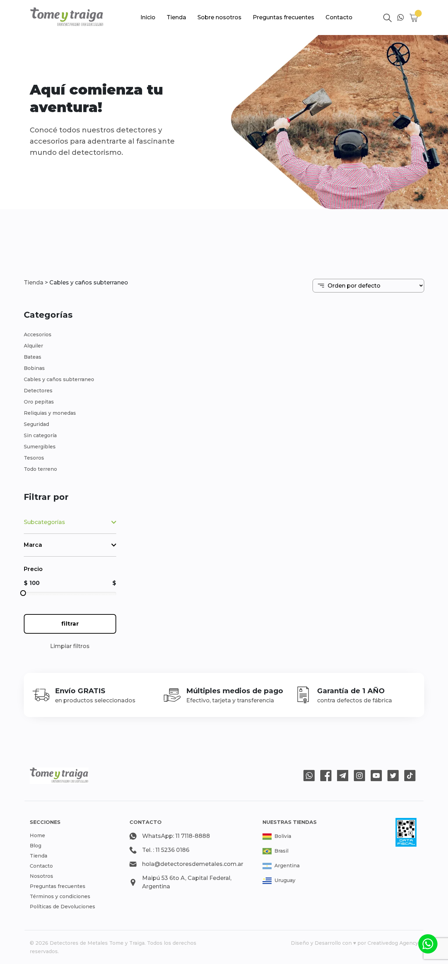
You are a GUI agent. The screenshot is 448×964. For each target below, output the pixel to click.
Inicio (147, 17)
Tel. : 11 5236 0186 (165, 850)
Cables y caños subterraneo (59, 379)
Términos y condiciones (60, 896)
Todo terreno (40, 469)
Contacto (339, 17)
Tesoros (34, 458)
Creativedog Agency (393, 943)
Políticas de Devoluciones (62, 906)
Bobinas (34, 368)
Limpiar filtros (70, 646)
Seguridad (36, 424)
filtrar (70, 623)
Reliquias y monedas (50, 413)
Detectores (38, 390)
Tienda (176, 17)
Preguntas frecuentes (283, 17)
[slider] (23, 593)
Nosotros (41, 876)
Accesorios (37, 334)
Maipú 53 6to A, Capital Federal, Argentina (186, 882)
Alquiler (33, 346)
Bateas (32, 357)
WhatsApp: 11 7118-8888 (176, 836)
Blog (35, 845)
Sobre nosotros (219, 17)
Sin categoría (40, 435)
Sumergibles (40, 446)
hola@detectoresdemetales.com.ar (192, 864)
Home (37, 835)
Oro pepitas (39, 402)
